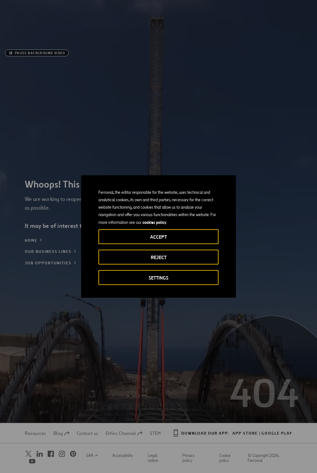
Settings (158, 278)
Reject (159, 257)
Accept (158, 237)
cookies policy (154, 222)
